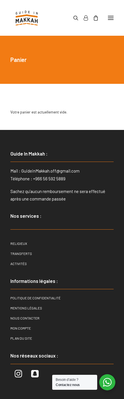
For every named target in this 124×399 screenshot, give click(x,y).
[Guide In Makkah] (26, 18)
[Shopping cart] (93, 17)
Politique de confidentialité (35, 298)
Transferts (21, 253)
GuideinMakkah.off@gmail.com (50, 170)
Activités (18, 264)
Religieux (18, 243)
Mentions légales (26, 308)
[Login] (83, 17)
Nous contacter (25, 318)
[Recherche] (73, 17)
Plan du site (21, 338)
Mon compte (20, 328)
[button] (110, 18)
